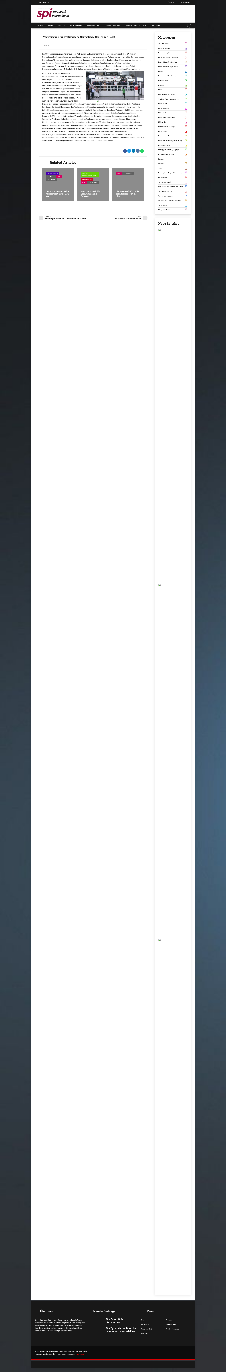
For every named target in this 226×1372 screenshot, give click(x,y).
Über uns (144, 1333)
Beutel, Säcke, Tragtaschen (172, 62)
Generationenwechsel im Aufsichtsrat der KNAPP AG (58, 193)
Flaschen (172, 85)
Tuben (172, 168)
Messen (169, 1320)
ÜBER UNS (155, 25)
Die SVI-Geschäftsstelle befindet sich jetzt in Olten (127, 193)
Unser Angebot (146, 1329)
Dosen (172, 71)
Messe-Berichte (87, 179)
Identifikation (172, 103)
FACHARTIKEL (76, 25)
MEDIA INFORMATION (136, 25)
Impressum (80, 1354)
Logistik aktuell (172, 136)
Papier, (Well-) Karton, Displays (172, 150)
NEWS (50, 25)
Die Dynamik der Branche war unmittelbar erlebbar (121, 1330)
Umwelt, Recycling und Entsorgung (172, 173)
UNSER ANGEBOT (114, 25)
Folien (172, 90)
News (59, 176)
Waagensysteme (172, 210)
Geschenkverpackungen (172, 94)
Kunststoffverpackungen (172, 127)
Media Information (172, 1329)
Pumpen (172, 159)
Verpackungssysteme (172, 196)
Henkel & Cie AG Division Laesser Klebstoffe (110, 69)
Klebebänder (172, 113)
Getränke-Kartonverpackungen (89, 174)
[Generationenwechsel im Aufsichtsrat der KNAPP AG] (58, 184)
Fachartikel (50, 176)
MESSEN (61, 25)
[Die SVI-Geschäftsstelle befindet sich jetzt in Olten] (128, 184)
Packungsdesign (172, 145)
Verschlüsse (172, 205)
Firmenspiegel (171, 1324)
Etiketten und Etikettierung (172, 76)
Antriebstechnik (172, 43)
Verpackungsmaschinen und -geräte (172, 187)
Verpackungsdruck (172, 182)
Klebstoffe (172, 122)
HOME (40, 25)
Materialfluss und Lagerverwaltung (172, 140)
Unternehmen (51, 179)
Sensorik (172, 163)
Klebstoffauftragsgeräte (172, 117)
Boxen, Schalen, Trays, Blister (172, 67)
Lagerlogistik (172, 131)
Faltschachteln (172, 80)
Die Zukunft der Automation (115, 1321)
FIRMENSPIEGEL (94, 25)
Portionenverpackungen (172, 154)
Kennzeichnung (172, 108)
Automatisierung (52, 173)
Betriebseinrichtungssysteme (172, 57)
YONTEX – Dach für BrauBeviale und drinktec (90, 193)
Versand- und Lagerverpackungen (172, 200)
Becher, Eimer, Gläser (172, 53)
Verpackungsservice (172, 191)
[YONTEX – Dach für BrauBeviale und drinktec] (93, 184)
